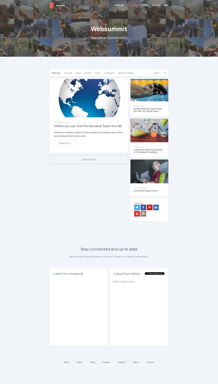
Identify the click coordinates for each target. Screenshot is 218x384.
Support (156, 5)
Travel (97, 72)
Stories (88, 72)
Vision (80, 362)
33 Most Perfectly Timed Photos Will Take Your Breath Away (148, 110)
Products (119, 5)
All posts (68, 72)
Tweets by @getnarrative (124, 281)
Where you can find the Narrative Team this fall (88, 126)
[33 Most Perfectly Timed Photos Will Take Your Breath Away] (149, 89)
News (78, 72)
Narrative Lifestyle (126, 72)
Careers (106, 362)
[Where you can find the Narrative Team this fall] (89, 98)
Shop (166, 5)
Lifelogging (109, 72)
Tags (156, 72)
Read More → (65, 143)
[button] (165, 72)
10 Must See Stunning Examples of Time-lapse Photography (148, 150)
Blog (92, 362)
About (136, 362)
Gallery (145, 5)
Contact (150, 362)
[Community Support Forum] (149, 171)
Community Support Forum (146, 190)
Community (132, 5)
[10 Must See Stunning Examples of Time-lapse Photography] (149, 130)
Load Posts (89, 159)
